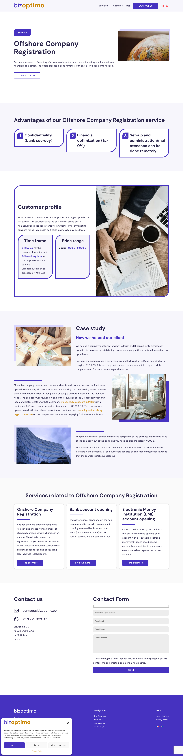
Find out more (30, 562)
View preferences (58, 745)
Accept (14, 745)
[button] (67, 723)
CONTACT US (146, 5)
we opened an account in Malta (77, 401)
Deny (36, 745)
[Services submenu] (109, 5)
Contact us (25, 75)
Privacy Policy (37, 751)
